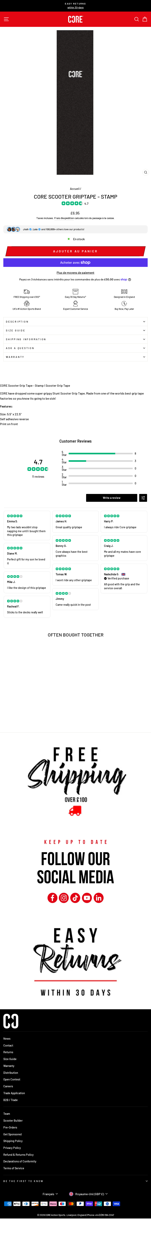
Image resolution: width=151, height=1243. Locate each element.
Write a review (112, 497)
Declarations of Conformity (19, 1161)
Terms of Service (13, 1168)
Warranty (15, 356)
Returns (8, 1052)
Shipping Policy (13, 1141)
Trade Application (14, 1093)
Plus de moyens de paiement (75, 272)
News (6, 1038)
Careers (8, 1086)
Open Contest (11, 1079)
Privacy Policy (12, 1147)
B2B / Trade (10, 1100)
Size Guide (15, 330)
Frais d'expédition (64, 218)
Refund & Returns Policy (18, 1154)
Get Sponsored (12, 1134)
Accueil (74, 188)
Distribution (10, 1072)
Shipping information (26, 339)
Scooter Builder (13, 1120)
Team (6, 1113)
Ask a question (20, 348)
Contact (8, 1045)
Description (17, 321)
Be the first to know (23, 1181)
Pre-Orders (10, 1127)
